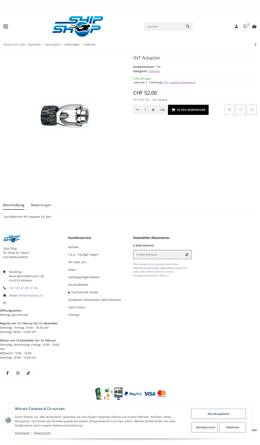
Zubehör (154, 71)
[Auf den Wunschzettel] (240, 110)
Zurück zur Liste (14, 44)
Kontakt (73, 247)
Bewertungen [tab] (41, 205)
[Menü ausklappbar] (5, 26)
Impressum (22, 433)
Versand (162, 99)
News (72, 270)
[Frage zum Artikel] (252, 110)
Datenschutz (42, 433)
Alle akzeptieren (218, 414)
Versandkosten (78, 285)
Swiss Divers (76, 307)
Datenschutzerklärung (145, 268)
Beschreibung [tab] (13, 205)
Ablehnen (232, 427)
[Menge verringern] (137, 110)
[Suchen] (188, 26)
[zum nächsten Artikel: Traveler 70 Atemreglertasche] (256, 44)
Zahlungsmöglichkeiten (84, 277)
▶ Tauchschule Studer (83, 292)
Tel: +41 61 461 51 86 (23, 288)
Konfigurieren (205, 427)
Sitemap (73, 315)
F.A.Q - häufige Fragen (83, 254)
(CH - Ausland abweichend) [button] (179, 82)
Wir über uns (77, 262)
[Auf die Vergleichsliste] (229, 110)
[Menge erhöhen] (153, 110)
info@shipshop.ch (30, 295)
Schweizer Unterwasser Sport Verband (94, 300)
